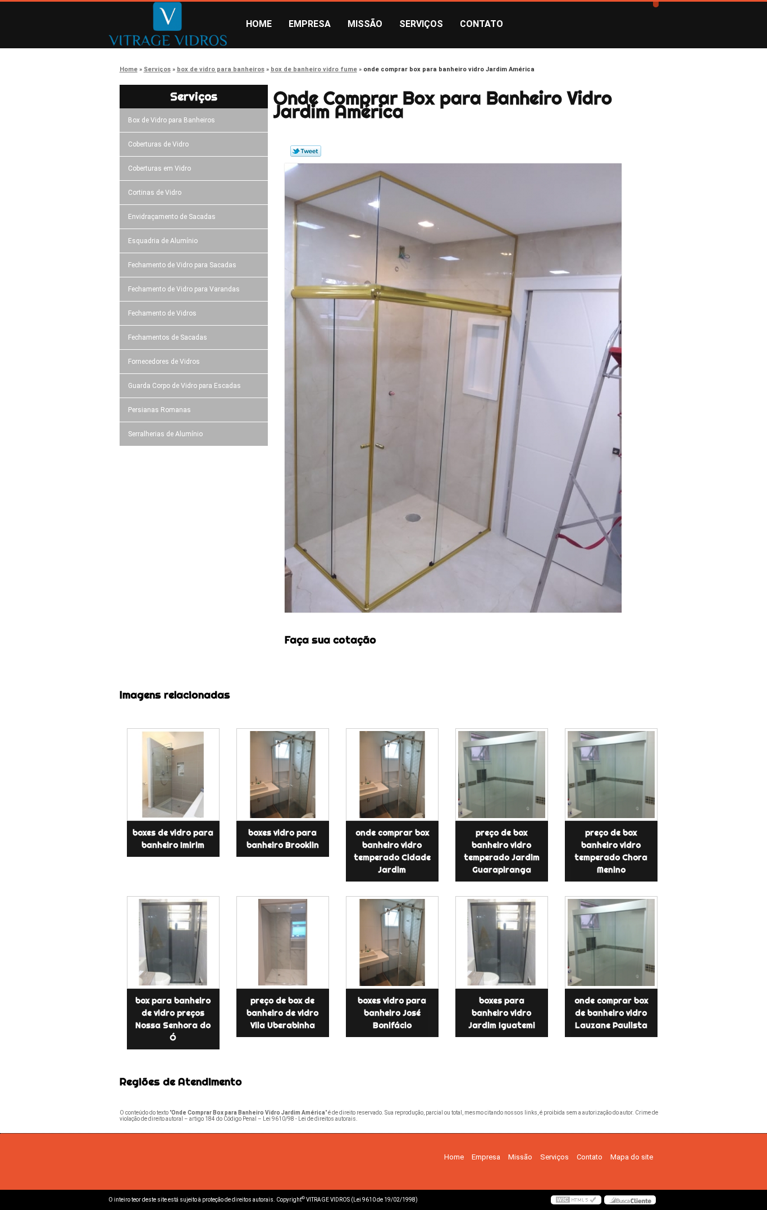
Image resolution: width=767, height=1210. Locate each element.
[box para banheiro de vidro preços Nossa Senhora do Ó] (173, 942)
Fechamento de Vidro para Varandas (184, 289)
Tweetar (305, 151)
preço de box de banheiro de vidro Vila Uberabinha (282, 1013)
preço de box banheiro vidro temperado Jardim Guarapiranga (502, 851)
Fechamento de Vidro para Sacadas (182, 265)
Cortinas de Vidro (154, 193)
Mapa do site (631, 1157)
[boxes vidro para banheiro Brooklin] (282, 774)
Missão (365, 24)
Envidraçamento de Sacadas (172, 217)
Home (259, 24)
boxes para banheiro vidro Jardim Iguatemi (501, 1013)
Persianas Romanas (159, 410)
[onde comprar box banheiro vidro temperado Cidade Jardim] (392, 774)
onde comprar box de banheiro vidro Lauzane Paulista (611, 1013)
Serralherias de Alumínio (165, 434)
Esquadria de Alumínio (163, 241)
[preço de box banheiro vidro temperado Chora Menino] (611, 774)
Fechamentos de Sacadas (167, 337)
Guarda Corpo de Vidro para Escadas (184, 386)
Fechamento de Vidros (162, 313)
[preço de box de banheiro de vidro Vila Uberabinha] (282, 942)
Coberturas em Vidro (159, 168)
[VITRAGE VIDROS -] (173, 24)
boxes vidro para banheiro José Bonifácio (392, 1013)
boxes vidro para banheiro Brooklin (282, 839)
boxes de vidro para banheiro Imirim (173, 839)
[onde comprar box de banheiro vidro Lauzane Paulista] (611, 942)
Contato (481, 24)
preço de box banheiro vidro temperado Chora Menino (610, 851)
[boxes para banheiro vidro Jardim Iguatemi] (501, 942)
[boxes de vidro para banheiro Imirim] (173, 774)
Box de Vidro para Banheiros (171, 120)
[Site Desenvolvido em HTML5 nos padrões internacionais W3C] (576, 1199)
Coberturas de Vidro (158, 144)
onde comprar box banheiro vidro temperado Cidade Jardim (392, 851)
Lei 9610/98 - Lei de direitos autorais (309, 1119)
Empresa (310, 24)
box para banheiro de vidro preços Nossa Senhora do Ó (173, 1019)
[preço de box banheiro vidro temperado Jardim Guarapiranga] (501, 774)
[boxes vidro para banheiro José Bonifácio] (392, 942)
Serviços (421, 24)
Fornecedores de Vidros (164, 362)
